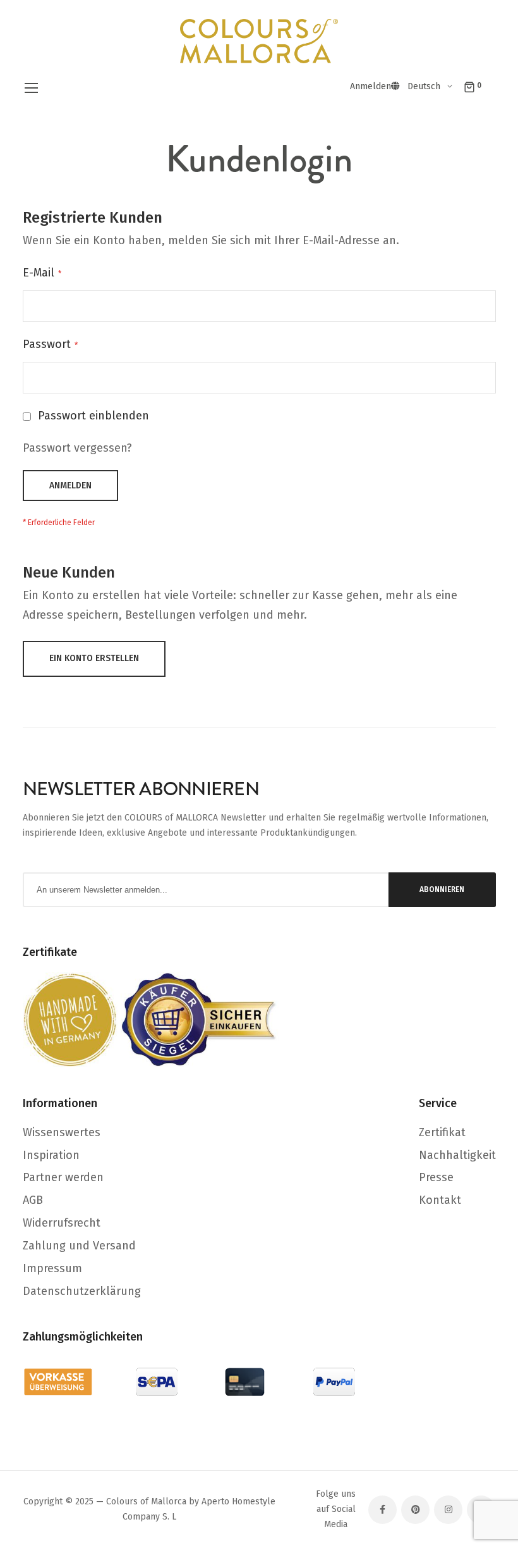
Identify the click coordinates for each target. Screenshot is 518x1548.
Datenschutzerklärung (82, 1291)
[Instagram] (448, 1509)
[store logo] (259, 41)
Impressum (52, 1268)
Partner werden (63, 1177)
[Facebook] (382, 1509)
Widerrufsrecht (61, 1223)
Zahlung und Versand (79, 1246)
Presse (436, 1177)
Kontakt (440, 1200)
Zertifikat (442, 1132)
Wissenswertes (61, 1132)
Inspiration (51, 1155)
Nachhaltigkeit (457, 1155)
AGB (33, 1200)
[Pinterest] (415, 1509)
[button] (432, 86)
